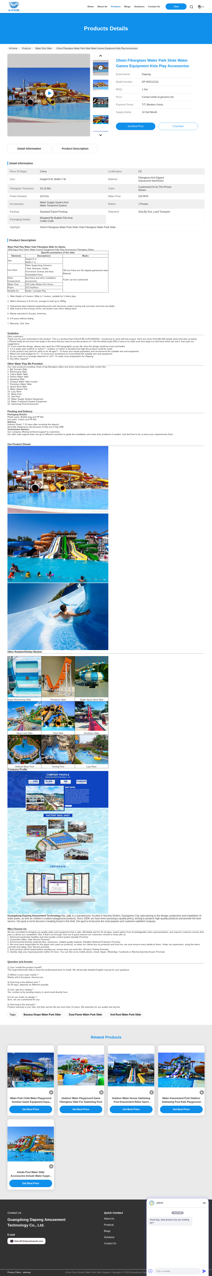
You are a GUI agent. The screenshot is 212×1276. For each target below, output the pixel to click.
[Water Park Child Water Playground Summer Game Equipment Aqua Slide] (30, 1070)
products (116, 6)
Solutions (109, 1237)
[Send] (204, 1271)
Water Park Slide (43, 48)
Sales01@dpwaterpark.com (28, 1241)
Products (26, 48)
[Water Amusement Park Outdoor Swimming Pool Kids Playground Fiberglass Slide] (181, 1070)
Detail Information (29, 148)
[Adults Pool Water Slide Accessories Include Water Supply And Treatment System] (30, 1144)
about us (102, 6)
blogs (127, 6)
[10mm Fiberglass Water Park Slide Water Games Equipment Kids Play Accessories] (48, 95)
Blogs (107, 1231)
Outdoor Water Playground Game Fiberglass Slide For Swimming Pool (81, 1100)
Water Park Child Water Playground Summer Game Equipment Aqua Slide (30, 1100)
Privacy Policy (14, 1272)
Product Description (75, 148)
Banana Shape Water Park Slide (42, 1014)
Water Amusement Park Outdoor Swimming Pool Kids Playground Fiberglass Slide (181, 1100)
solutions (139, 6)
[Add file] (150, 1271)
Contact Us (110, 1243)
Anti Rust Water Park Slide (125, 1014)
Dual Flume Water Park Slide (85, 1014)
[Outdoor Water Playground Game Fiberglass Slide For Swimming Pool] (81, 1070)
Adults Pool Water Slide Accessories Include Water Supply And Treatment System (31, 1174)
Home (91, 6)
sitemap (27, 1272)
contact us (154, 6)
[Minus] (204, 1203)
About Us (109, 1218)
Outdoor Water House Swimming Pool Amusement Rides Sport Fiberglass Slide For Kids (131, 1100)
